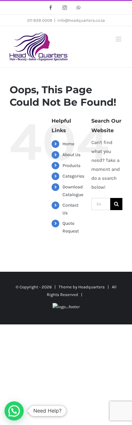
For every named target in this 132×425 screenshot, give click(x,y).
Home (68, 144)
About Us (71, 154)
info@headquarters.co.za (81, 20)
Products (71, 165)
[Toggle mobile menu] (119, 39)
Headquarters (91, 287)
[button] (14, 411)
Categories (73, 176)
